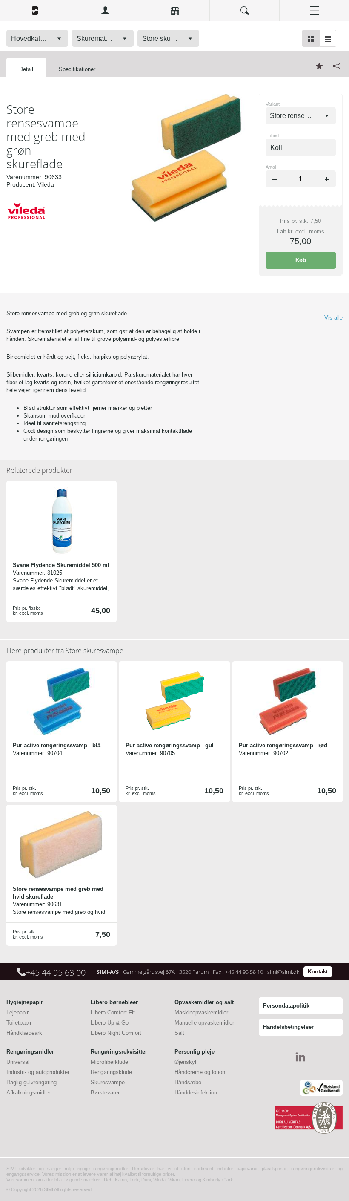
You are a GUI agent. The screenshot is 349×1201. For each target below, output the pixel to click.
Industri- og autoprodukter (37, 1072)
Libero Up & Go (110, 1023)
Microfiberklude (109, 1062)
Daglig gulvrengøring (31, 1082)
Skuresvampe (108, 1082)
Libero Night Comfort (116, 1033)
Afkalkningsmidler (28, 1092)
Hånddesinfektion (195, 1092)
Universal (17, 1062)
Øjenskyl (185, 1062)
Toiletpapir (18, 1023)
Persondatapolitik (286, 1005)
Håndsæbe (187, 1082)
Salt (179, 1033)
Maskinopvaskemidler (201, 1012)
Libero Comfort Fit (113, 1012)
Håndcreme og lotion (199, 1072)
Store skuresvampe (64, 650)
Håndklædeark (24, 1033)
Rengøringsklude (111, 1072)
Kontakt (318, 971)
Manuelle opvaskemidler (204, 1023)
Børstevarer (105, 1092)
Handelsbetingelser (288, 1027)
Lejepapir (17, 1012)
